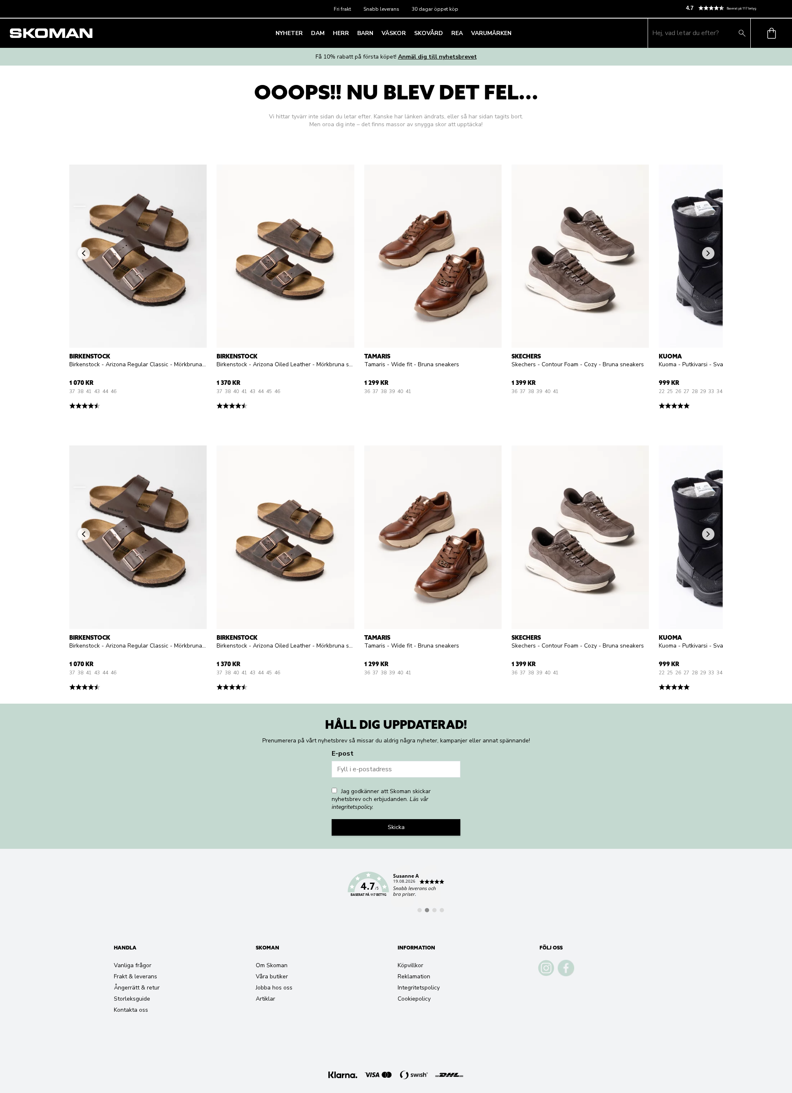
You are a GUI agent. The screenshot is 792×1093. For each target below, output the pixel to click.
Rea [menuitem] (457, 33)
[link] (396, 889)
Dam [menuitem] (318, 33)
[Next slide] (712, 206)
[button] (735, 8)
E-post (343, 753)
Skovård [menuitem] (428, 33)
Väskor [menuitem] (394, 33)
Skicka (396, 827)
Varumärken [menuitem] (491, 33)
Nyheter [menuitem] (289, 33)
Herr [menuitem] (341, 33)
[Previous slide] (79, 206)
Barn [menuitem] (365, 33)
